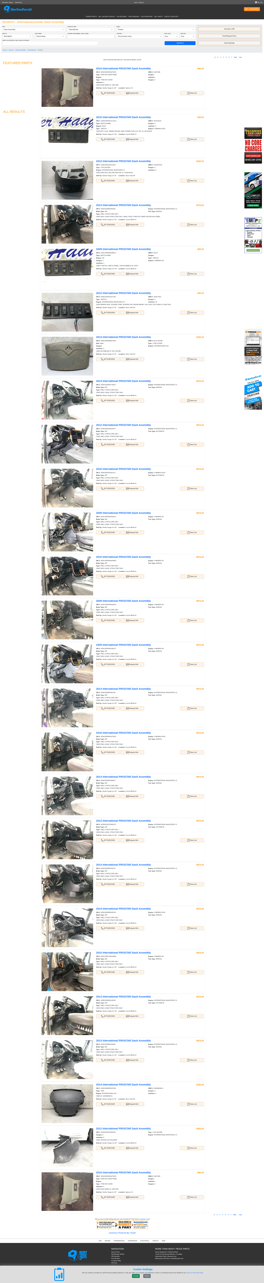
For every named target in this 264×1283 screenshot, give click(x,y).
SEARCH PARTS (91, 16)
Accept (135, 1276)
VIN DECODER (122, 16)
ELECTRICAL (144, 1241)
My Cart (260, 2)
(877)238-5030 (109, 93)
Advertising (18, 2)
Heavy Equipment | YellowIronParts (166, 1252)
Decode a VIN (229, 29)
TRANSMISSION (119, 1241)
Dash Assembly (21, 50)
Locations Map (116, 1260)
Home (5, 50)
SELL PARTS (158, 16)
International (32, 50)
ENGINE (107, 1241)
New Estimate (229, 43)
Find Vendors (115, 1258)
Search (11, 50)
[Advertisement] (253, 92)
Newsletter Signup (7, 2)
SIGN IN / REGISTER (171, 16)
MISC (164, 1241)
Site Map (114, 1263)
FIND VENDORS (133, 16)
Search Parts (115, 1252)
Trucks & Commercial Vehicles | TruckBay (168, 1254)
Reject (147, 1276)
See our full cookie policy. (195, 1273)
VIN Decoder (115, 1256)
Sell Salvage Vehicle (117, 1254)
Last (240, 57)
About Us (114, 1265)
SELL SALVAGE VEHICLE (106, 16)
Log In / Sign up (139, 2)
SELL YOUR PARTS (252, 9)
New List (193, 93)
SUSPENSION (132, 1241)
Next (235, 57)
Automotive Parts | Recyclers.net (165, 1256)
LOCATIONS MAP (147, 16)
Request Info (133, 93)
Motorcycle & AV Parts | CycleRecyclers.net (169, 1258)
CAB (100, 1241)
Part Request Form (229, 36)
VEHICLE (156, 1241)
